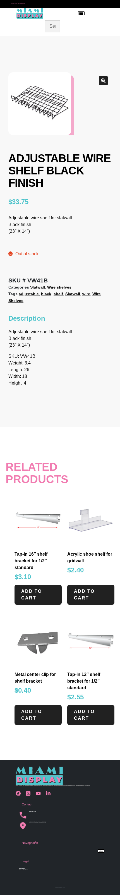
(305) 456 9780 (32, 811)
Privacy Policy (22, 868)
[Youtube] (40, 793)
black (46, 294)
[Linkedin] (50, 793)
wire (86, 294)
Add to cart (31, 594)
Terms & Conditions (23, 869)
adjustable (29, 294)
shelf (58, 294)
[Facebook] (19, 793)
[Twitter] (29, 793)
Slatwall (37, 287)
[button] (103, 80)
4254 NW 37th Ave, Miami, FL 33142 (37, 822)
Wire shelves (59, 287)
